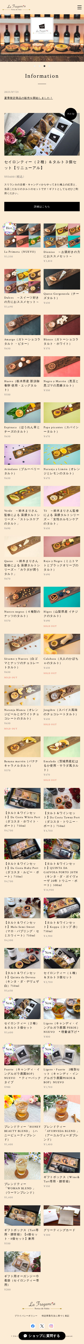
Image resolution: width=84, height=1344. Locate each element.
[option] (42, 38)
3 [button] (44, 66)
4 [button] (49, 66)
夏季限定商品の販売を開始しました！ (28, 98)
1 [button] (34, 66)
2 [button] (39, 66)
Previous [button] (6, 38)
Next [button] (78, 38)
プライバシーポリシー (26, 1316)
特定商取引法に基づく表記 (55, 1316)
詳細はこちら (42, 206)
